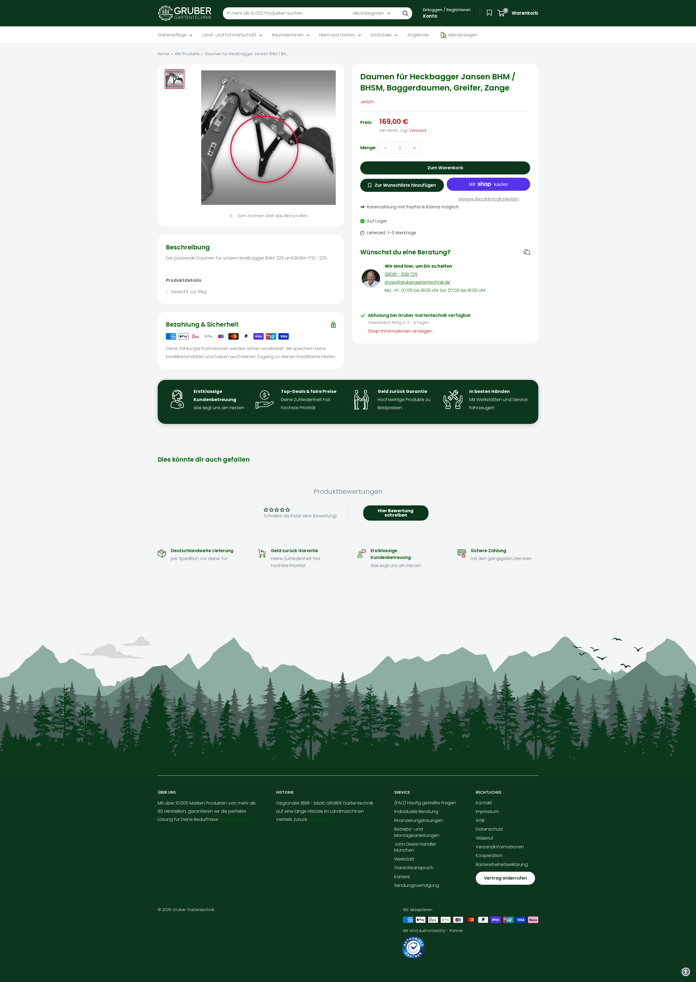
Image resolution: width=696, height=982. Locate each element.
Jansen (367, 102)
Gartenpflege (172, 35)
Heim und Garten (337, 35)
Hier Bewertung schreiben (396, 513)
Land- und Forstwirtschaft (229, 35)
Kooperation (489, 855)
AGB (480, 820)
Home (163, 54)
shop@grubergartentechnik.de (417, 282)
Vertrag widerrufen (505, 878)
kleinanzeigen (463, 35)
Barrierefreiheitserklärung (502, 864)
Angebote (418, 35)
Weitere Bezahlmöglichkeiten (488, 199)
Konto (430, 16)
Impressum (487, 811)
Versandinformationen (500, 847)
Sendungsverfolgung (416, 885)
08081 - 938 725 (401, 274)
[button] (686, 972)
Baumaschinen (288, 35)
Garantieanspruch (413, 868)
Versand (417, 130)
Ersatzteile (381, 35)
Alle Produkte (187, 54)
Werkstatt (404, 859)
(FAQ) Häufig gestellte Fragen (425, 803)
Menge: (368, 148)
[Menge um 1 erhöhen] (414, 148)
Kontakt (484, 803)
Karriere (402, 877)
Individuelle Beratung (416, 811)
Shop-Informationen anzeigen (400, 331)
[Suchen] (405, 13)
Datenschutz (489, 829)
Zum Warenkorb (445, 168)
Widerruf (484, 838)
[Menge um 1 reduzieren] (385, 148)
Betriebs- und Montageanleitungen (416, 832)
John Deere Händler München (415, 847)
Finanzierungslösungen (418, 820)
